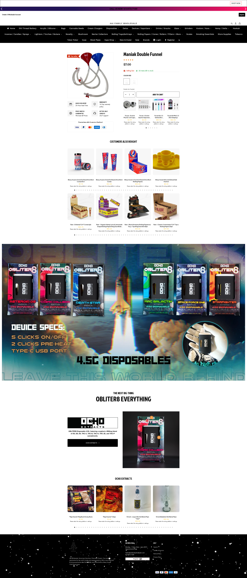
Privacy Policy (157, 557)
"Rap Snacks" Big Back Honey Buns (80, 517)
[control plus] (133, 94)
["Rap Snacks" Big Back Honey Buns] (81, 500)
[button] (146, 127)
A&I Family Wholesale (123, 23)
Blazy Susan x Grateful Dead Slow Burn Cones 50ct (81, 181)
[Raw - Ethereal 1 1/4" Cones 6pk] (81, 207)
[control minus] (125, 94)
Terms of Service (158, 550)
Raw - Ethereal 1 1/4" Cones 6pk (80, 224)
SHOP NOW (235, 3)
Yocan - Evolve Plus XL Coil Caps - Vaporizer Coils (130, 116)
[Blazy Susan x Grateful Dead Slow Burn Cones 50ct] (81, 162)
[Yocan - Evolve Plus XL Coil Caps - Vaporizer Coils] (130, 105)
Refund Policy (157, 554)
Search (155, 547)
